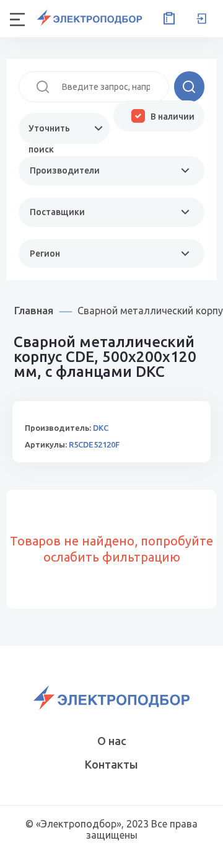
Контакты (111, 764)
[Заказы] (167, 19)
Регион (45, 253)
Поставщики (57, 212)
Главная (33, 310)
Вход (201, 18)
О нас (111, 741)
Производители (65, 170)
